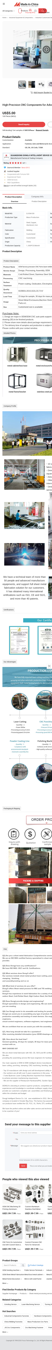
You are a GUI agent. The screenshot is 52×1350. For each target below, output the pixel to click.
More (4, 1332)
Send (23, 1166)
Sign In (6, 185)
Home (4, 17)
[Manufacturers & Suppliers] (26, 4)
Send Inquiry (23, 124)
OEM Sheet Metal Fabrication (13, 1274)
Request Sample (42, 130)
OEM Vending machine (10, 1270)
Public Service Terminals (33, 1270)
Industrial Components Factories (16, 1316)
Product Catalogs (36, 1265)
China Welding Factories (13, 1322)
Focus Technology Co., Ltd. (31, 1340)
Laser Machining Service (31, 1304)
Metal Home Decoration (11, 1279)
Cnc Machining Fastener (34, 1327)
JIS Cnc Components (12, 1327)
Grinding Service (10, 1304)
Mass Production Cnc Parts (37, 1322)
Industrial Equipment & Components (21, 17)
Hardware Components (43, 1316)
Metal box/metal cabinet (33, 1274)
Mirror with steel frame (32, 1279)
